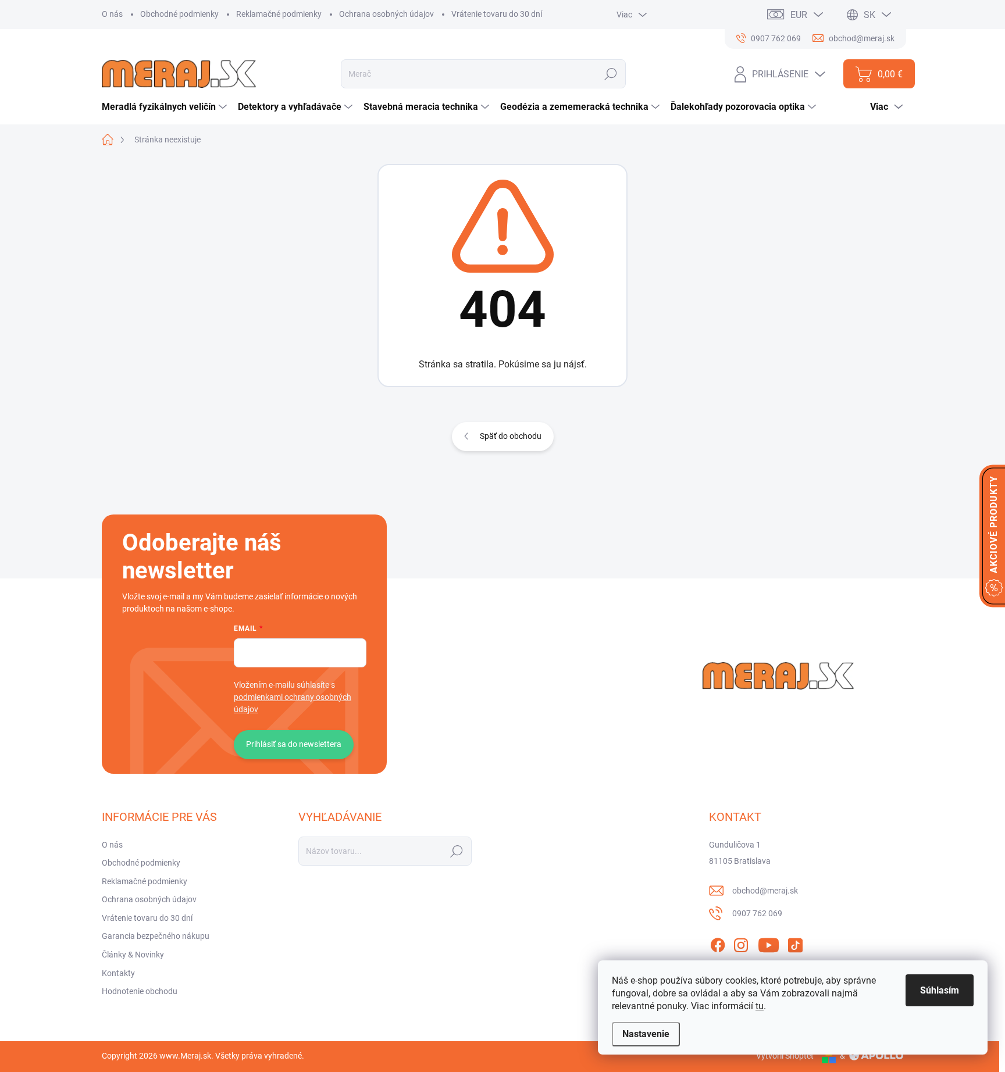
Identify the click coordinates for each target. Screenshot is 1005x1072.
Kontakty (118, 973)
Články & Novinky (133, 954)
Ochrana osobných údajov (386, 14)
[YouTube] (768, 943)
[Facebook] (717, 943)
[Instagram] (741, 943)
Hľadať (610, 73)
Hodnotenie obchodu (139, 991)
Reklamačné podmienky (279, 14)
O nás (112, 14)
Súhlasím (939, 990)
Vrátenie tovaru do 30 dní (496, 14)
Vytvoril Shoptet (785, 1055)
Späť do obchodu (510, 436)
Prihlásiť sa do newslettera (293, 744)
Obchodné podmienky (179, 14)
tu (759, 1006)
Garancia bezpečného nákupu (155, 936)
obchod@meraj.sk (765, 890)
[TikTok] (795, 943)
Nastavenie (645, 1033)
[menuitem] (166, 107)
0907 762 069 (757, 913)
